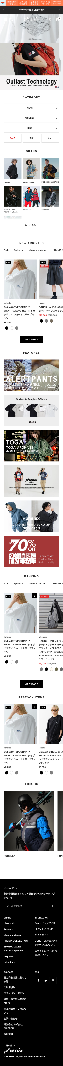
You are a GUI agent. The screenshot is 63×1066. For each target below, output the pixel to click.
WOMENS (29, 118)
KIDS (29, 128)
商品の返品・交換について (15, 1010)
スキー (50, 138)
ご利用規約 (9, 987)
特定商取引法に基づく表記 (15, 979)
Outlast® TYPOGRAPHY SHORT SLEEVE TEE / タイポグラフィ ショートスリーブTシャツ (19, 312)
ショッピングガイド (45, 923)
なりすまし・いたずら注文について (46, 952)
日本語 (9, 1045)
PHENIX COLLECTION (16, 940)
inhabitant (9, 962)
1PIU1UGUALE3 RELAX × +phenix (13, 948)
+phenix (19, 250)
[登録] (51, 906)
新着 (31, 138)
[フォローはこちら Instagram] (53, 980)
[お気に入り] (50, 19)
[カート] (57, 19)
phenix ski (9, 923)
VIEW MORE (31, 339)
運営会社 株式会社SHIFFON (13, 1026)
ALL (6, 250)
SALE (12, 138)
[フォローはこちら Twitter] (45, 980)
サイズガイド (41, 935)
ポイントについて (44, 929)
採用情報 (8, 1034)
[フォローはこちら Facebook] (38, 980)
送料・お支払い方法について (15, 1001)
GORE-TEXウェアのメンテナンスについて (46, 942)
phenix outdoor (38, 250)
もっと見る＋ (31, 225)
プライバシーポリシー (15, 993)
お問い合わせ (10, 1018)
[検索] (11, 19)
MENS (30, 108)
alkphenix (9, 956)
